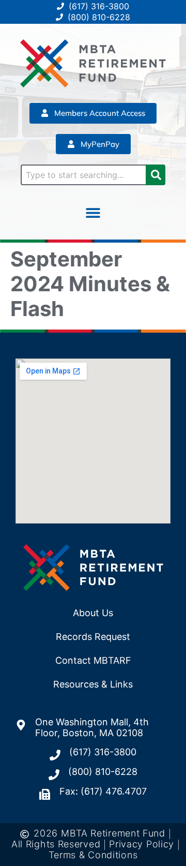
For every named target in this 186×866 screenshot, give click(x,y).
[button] (93, 212)
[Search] (155, 175)
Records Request (93, 636)
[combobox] (83, 175)
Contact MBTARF (93, 660)
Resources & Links (93, 684)
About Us (93, 612)
